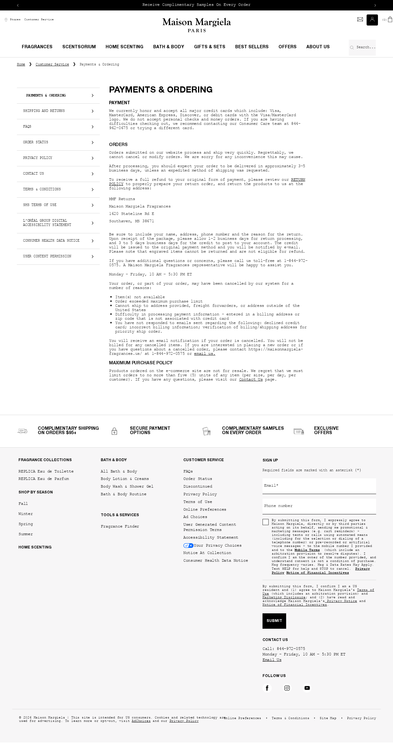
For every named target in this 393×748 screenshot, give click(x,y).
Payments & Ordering (46, 95)
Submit (274, 621)
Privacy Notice (341, 601)
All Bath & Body (119, 471)
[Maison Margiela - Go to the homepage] (196, 25)
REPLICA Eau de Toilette (45, 471)
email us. (204, 354)
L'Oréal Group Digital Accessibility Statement (47, 223)
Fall (23, 504)
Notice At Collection (207, 553)
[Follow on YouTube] (307, 688)
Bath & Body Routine (123, 494)
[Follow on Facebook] (267, 688)
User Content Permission (47, 257)
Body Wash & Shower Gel (127, 486)
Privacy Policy (200, 494)
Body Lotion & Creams (125, 479)
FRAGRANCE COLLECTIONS (45, 460)
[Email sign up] (360, 20)
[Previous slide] (17, 5)
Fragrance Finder (120, 526)
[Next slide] (375, 5)
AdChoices (141, 721)
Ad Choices (195, 517)
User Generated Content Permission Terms (209, 527)
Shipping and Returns (44, 111)
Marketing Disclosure (284, 598)
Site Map (328, 719)
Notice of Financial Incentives (295, 605)
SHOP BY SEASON (35, 492)
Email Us (272, 660)
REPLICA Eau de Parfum (43, 479)
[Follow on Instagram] (287, 688)
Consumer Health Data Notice (51, 241)
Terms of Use (197, 502)
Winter (25, 514)
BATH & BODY (114, 460)
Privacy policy (37, 158)
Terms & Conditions (41, 190)
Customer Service (39, 19)
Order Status (35, 143)
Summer (25, 534)
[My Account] (373, 20)
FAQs (27, 127)
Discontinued (197, 486)
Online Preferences (204, 509)
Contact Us (33, 174)
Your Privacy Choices (218, 545)
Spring (25, 524)
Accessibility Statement (210, 537)
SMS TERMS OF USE (39, 205)
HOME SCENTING (35, 547)
